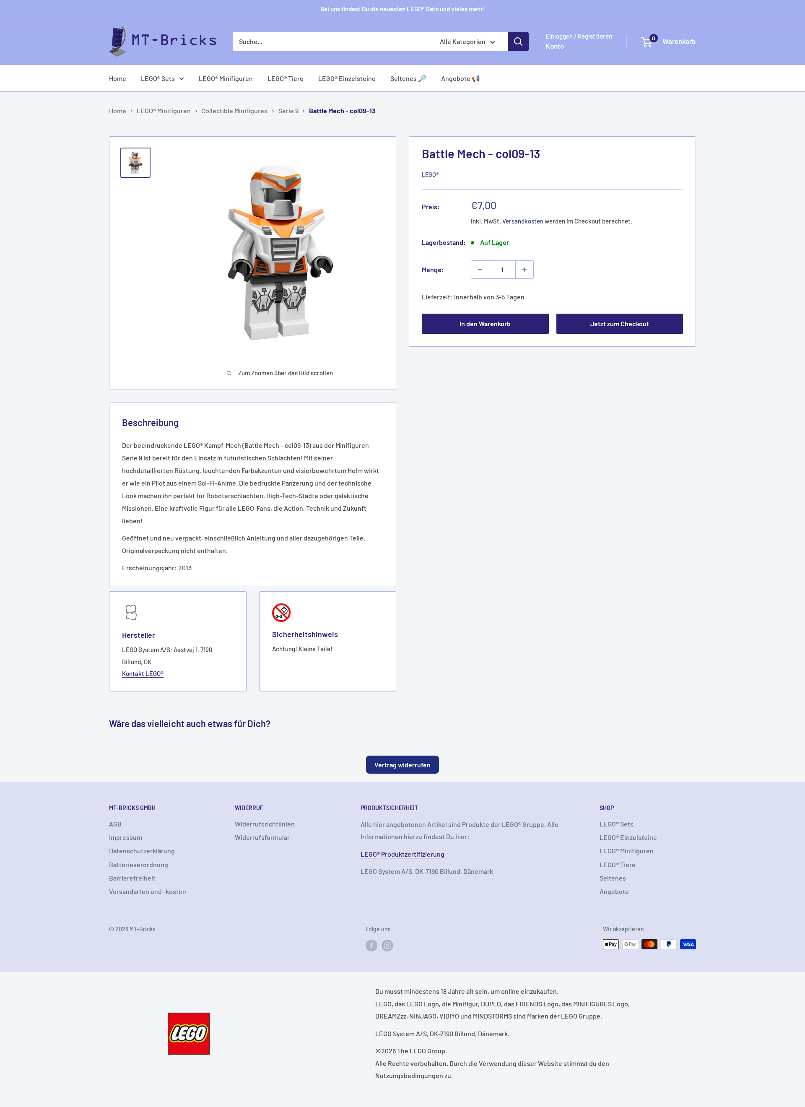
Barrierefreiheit (132, 878)
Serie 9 (288, 110)
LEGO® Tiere (285, 78)
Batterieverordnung (138, 864)
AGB (115, 824)
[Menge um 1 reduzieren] (480, 269)
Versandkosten (522, 221)
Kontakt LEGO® (143, 673)
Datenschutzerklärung (142, 851)
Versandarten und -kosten (147, 891)
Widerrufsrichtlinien (265, 824)
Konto (554, 46)
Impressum (125, 837)
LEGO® (430, 174)
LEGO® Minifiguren (226, 78)
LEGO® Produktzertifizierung (402, 854)
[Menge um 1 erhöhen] (524, 269)
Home (117, 78)
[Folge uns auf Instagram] (387, 945)
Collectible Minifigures (234, 110)
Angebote (614, 891)
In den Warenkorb (485, 323)
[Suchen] (518, 41)
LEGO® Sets (158, 78)
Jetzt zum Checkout (619, 323)
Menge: (433, 269)
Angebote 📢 (460, 78)
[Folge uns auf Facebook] (371, 945)
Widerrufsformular (262, 837)
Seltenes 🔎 (408, 78)
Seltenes (613, 878)
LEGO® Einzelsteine (347, 78)
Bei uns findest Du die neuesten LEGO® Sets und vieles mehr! (402, 9)
